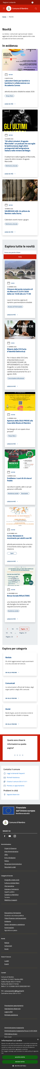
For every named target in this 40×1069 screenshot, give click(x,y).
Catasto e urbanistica (11, 894)
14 (11, 633)
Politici (6, 861)
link (2, 1053)
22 (9, 637)
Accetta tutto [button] (20, 1057)
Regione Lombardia (9, 2)
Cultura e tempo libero (11, 883)
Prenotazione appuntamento (13, 1005)
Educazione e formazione (12, 913)
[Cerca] (36, 8)
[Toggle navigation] (4, 8)
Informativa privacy (10, 1034)
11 (17, 629)
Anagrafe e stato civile (11, 880)
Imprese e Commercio (11, 889)
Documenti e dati (10, 867)
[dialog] (20, 1053)
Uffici (6, 854)
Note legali (8, 1037)
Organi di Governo (10, 848)
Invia (20, 257)
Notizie (11, 75)
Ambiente (7, 921)
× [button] (38, 1039)
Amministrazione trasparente (14, 1027)
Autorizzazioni (9, 927)
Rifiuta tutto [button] (20, 1062)
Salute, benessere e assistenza (14, 924)
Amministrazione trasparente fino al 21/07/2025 (20, 1031)
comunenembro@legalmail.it (14, 991)
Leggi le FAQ (8, 1012)
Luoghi (6, 961)
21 (23, 633)
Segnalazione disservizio (12, 1008)
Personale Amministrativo (13, 864)
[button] (20, 1066)
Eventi (6, 964)
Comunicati (8, 946)
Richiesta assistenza (11, 1015)
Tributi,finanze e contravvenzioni (15, 918)
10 (12, 629)
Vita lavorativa (9, 886)
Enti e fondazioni (10, 858)
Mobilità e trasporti (10, 900)
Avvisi (12, 283)
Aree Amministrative (11, 851)
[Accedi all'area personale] (32, 2)
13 (7, 633)
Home (4, 17)
